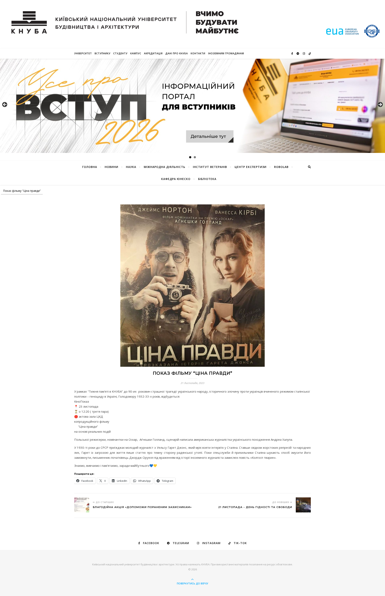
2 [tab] (195, 157)
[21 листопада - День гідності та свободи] (303, 504)
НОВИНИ (111, 167)
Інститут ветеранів (210, 167)
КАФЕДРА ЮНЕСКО (175, 179)
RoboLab (281, 167)
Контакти (198, 53)
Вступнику (102, 53)
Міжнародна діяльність (164, 167)
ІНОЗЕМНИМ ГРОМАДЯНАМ (226, 53)
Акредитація (153, 53)
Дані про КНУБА (176, 53)
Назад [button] (5, 105)
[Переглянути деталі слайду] (192, 106)
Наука (131, 167)
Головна (89, 167)
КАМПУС (135, 53)
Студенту (120, 53)
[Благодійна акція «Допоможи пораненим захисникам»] (81, 504)
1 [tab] (190, 157)
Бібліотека (207, 179)
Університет (83, 53)
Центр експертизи (250, 167)
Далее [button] (380, 105)
